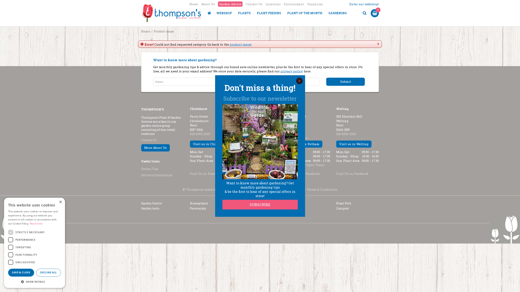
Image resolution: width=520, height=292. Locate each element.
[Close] (299, 81)
